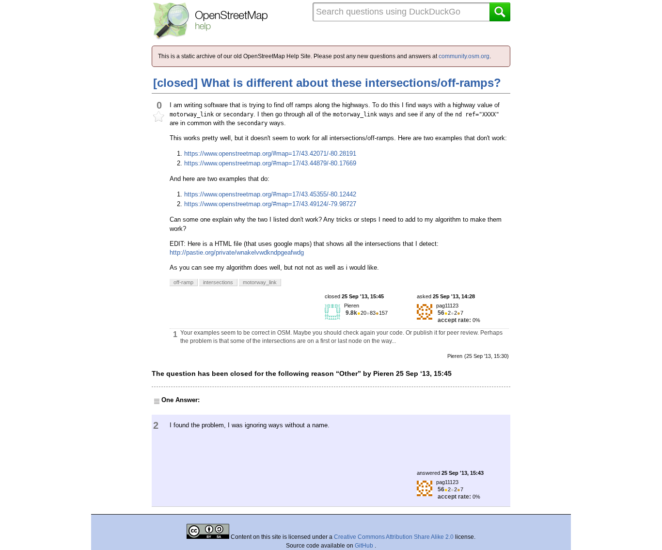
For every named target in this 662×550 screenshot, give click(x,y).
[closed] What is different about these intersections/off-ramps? (327, 82)
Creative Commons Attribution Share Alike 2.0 (394, 537)
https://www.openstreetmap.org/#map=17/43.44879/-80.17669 (270, 163)
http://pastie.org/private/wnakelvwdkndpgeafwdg (237, 252)
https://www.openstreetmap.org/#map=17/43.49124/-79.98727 (270, 204)
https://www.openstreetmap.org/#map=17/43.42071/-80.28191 (270, 153)
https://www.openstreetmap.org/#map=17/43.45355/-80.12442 (270, 194)
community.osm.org (464, 56)
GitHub (365, 545)
